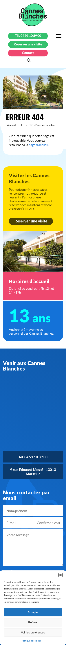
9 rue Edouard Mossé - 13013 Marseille (33, 471)
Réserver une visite (28, 44)
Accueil (11, 124)
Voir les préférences (33, 632)
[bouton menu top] (58, 36)
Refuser (33, 622)
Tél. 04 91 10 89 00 (28, 36)
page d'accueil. (39, 145)
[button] (60, 575)
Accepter (33, 612)
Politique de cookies (31, 640)
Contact (28, 53)
